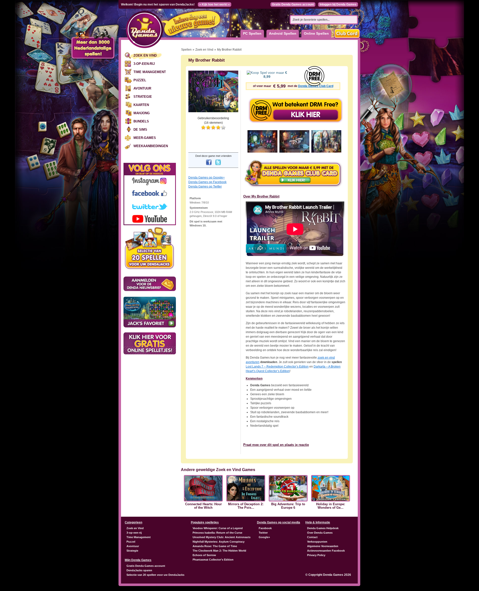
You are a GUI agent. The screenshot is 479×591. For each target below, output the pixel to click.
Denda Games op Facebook (207, 182)
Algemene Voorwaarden (322, 546)
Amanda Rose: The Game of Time (215, 546)
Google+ (264, 537)
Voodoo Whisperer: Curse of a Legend (218, 528)
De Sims (140, 129)
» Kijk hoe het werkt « (214, 4)
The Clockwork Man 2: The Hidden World (219, 550)
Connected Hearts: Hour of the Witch (203, 505)
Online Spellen (316, 33)
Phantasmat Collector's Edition (213, 559)
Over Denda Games (320, 532)
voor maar (275, 75)
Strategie (142, 96)
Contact (312, 537)
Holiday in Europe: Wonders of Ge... (330, 505)
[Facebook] (209, 165)
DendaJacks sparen (139, 570)
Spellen (186, 49)
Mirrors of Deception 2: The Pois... (245, 505)
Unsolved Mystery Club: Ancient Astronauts (221, 537)
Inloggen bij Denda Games (338, 4)
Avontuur (142, 88)
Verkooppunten (317, 541)
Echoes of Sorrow (204, 555)
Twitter (263, 532)
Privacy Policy (316, 555)
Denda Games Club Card (315, 86)
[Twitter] (218, 165)
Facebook (265, 528)
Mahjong (141, 113)
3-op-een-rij (144, 64)
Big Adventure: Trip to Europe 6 (288, 505)
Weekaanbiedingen (150, 146)
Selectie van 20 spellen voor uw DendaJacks (155, 574)
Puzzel (139, 80)
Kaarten (141, 105)
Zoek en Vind (145, 55)
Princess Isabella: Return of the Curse (217, 532)
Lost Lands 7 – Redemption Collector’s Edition (277, 366)
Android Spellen (282, 33)
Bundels (141, 121)
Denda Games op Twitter (205, 186)
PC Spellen (252, 33)
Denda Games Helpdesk (323, 528)
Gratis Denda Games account (293, 4)
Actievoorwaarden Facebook (326, 550)
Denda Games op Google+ (206, 177)
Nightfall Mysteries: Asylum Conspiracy (218, 541)
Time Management (149, 72)
